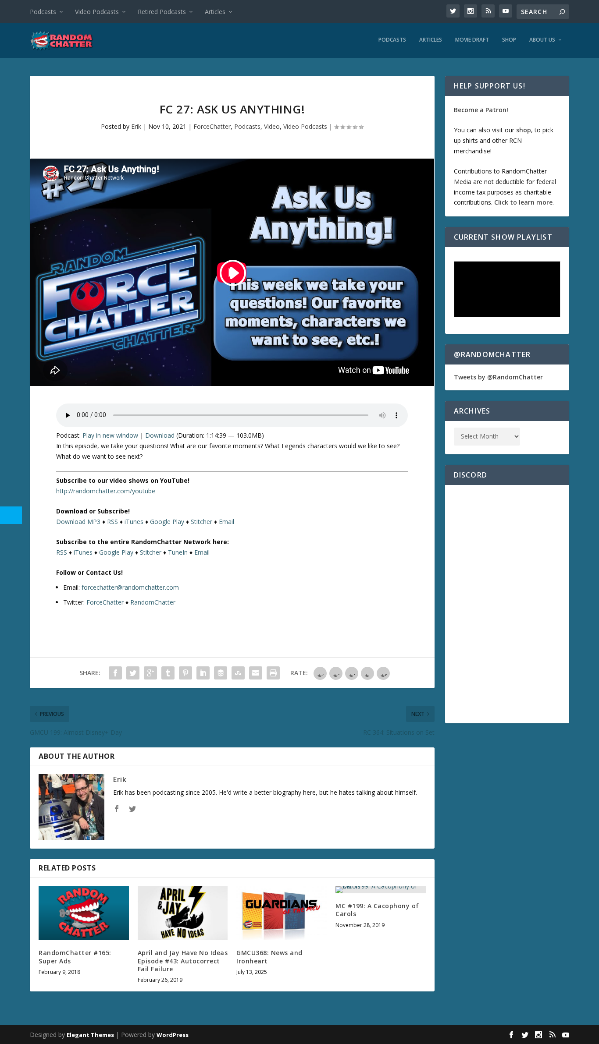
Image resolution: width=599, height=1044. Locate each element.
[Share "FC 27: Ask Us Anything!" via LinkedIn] (203, 673)
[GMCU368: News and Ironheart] (281, 913)
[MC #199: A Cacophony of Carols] (380, 889)
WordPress (173, 1035)
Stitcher (201, 521)
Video (272, 126)
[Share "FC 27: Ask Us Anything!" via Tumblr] (168, 673)
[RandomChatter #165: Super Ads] (84, 913)
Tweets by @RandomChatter (498, 377)
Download (160, 435)
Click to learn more (523, 202)
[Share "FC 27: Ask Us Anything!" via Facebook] (115, 673)
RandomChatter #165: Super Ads (75, 956)
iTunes (134, 521)
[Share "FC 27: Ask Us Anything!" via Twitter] (133, 673)
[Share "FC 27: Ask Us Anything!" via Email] (255, 673)
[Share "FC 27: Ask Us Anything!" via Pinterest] (185, 673)
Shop (509, 39)
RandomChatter (152, 602)
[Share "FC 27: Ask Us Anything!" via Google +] (150, 673)
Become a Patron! (481, 110)
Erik (136, 126)
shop (523, 130)
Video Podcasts (97, 11)
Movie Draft (472, 39)
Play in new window (110, 435)
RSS (112, 521)
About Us (542, 39)
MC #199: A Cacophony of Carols (377, 910)
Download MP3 (78, 521)
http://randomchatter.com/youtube (105, 491)
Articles (215, 11)
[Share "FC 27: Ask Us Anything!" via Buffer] (220, 673)
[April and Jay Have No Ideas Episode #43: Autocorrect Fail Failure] (183, 913)
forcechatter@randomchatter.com (130, 587)
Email (226, 521)
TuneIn (178, 552)
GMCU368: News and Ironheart (269, 956)
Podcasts (43, 11)
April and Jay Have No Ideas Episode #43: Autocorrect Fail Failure (183, 960)
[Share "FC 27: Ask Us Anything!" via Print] (273, 673)
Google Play (167, 521)
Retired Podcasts (162, 11)
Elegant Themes (90, 1035)
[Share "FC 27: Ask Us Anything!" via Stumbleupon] (238, 673)
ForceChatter (212, 126)
